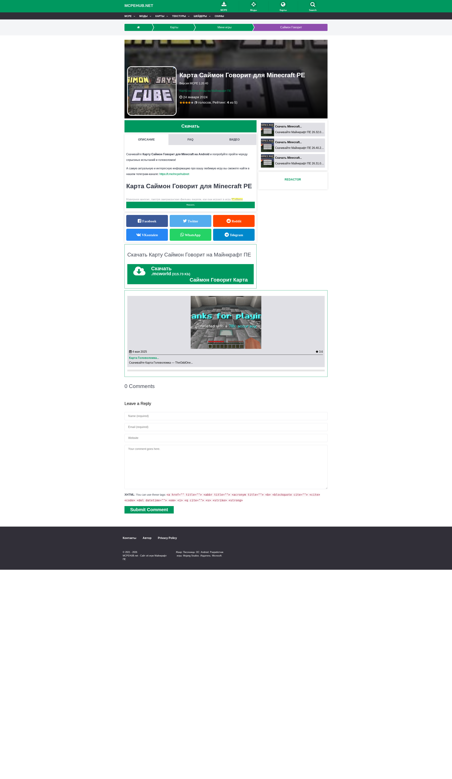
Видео (234, 139)
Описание (146, 139)
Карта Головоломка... (144, 358)
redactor (293, 179)
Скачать (190, 126)
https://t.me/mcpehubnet (174, 174)
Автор (147, 538)
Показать (190, 205)
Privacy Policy (167, 538)
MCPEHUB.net (138, 5)
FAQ (190, 139)
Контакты (129, 538)
